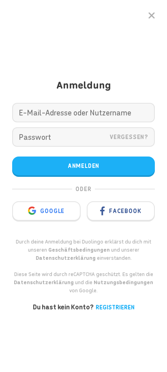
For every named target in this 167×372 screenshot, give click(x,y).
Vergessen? (129, 137)
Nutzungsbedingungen (123, 282)
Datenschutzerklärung (44, 282)
